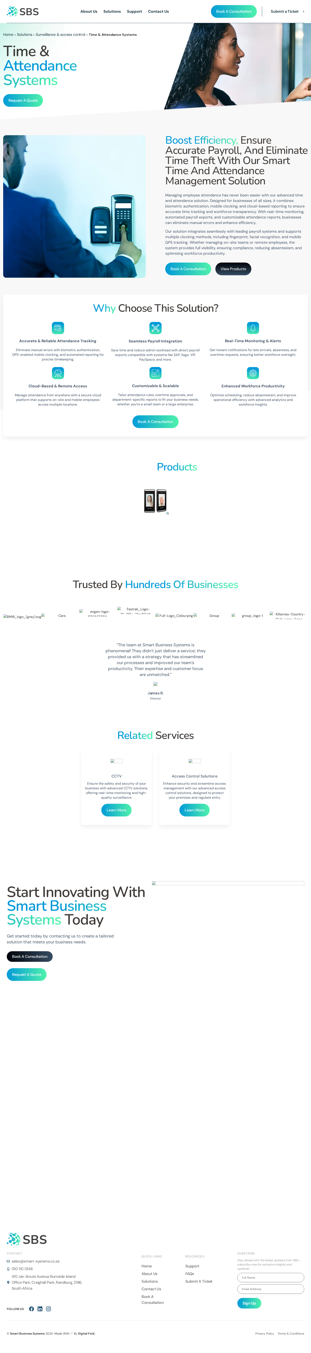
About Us (89, 11)
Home (8, 34)
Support (134, 11)
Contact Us (158, 11)
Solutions (112, 11)
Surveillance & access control (60, 34)
